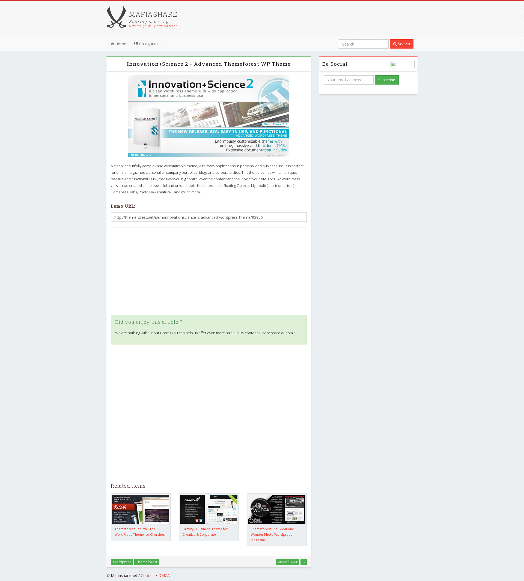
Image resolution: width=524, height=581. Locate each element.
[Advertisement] (209, 271)
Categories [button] (148, 43)
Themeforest (146, 561)
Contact (148, 575)
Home (120, 43)
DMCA (164, 575)
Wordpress (122, 561)
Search (403, 43)
